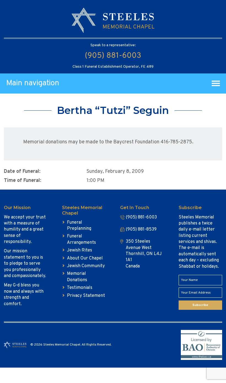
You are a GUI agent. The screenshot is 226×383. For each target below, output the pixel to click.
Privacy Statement (86, 296)
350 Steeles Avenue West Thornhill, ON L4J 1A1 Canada (144, 254)
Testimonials (79, 288)
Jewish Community (86, 266)
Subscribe (200, 305)
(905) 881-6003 (113, 56)
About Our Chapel (85, 258)
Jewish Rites (79, 250)
